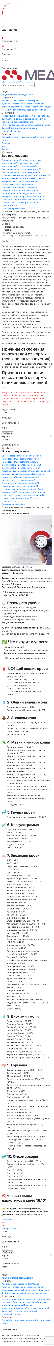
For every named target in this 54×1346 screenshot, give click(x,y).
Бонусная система (16, 109)
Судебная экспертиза (35, 109)
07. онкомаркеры (39, 175)
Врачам (5, 137)
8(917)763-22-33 (26, 81)
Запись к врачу (30, 106)
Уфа (4, 146)
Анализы (6, 149)
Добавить (7, 433)
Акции (5, 94)
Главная (6, 143)
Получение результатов (13, 208)
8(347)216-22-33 (10, 81)
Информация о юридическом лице (19, 116)
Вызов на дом (25, 100)
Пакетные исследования (20, 94)
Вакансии (16, 131)
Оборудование (16, 128)
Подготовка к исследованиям (25, 103)
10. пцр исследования (26, 181)
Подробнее (7, 1219)
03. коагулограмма (25, 166)
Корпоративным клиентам (22, 137)
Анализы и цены (10, 100)
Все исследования (11, 160)
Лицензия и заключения (25, 119)
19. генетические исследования (26, 199)
